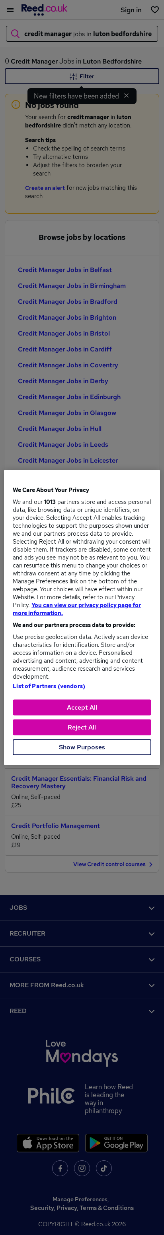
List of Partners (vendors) (49, 686)
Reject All (82, 727)
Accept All (82, 707)
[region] (82, 617)
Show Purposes (82, 747)
